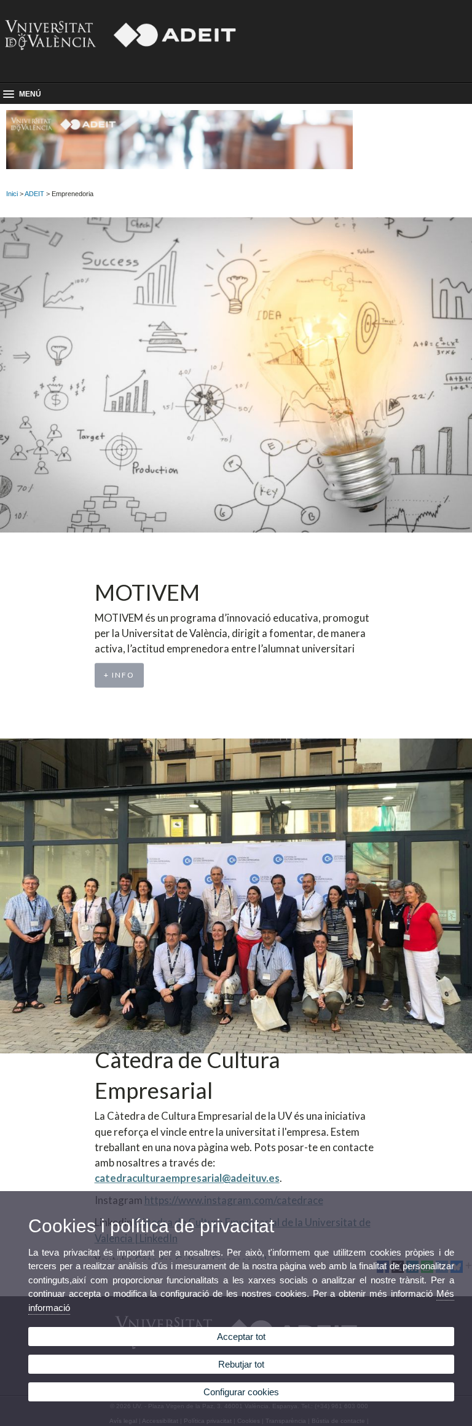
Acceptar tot (241, 1336)
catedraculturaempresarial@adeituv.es (187, 1177)
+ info (119, 674)
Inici (12, 193)
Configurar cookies (241, 1392)
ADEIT (34, 193)
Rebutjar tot (241, 1364)
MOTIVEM (147, 592)
